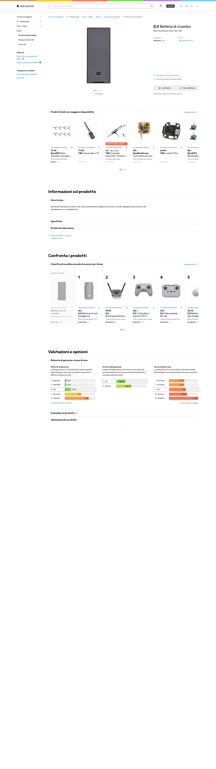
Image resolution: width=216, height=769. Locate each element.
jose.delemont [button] (63, 470)
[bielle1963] (69, 610)
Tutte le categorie (24, 17)
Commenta (58, 497)
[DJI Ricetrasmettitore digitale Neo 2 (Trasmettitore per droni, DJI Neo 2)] (116, 297)
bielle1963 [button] (61, 609)
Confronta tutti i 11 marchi (61, 403)
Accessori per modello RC (27, 74)
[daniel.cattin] (69, 508)
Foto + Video (22, 26)
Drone (19, 31)
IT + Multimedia (23, 21)
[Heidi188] (69, 647)
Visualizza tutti (190, 112)
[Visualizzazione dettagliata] (73, 390)
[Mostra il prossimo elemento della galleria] (149, 55)
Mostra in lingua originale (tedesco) (67, 534)
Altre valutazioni (124, 692)
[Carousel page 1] (94, 90)
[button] (175, 75)
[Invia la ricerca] (50, 6)
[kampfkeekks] (69, 580)
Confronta (166, 88)
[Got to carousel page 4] (100, 90)
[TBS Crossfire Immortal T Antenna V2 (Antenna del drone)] (116, 141)
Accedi (170, 6)
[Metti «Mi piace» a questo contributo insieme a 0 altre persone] (187, 550)
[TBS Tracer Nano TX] (89, 141)
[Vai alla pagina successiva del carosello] (194, 141)
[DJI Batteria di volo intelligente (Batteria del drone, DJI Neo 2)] (89, 297)
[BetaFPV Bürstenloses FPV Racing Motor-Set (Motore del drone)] (198, 141)
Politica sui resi (57, 238)
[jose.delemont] (69, 471)
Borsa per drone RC (26, 40)
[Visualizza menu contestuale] (182, 472)
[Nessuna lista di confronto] (186, 6)
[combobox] (63, 463)
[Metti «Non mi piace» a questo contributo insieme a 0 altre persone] (197, 471)
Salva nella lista (189, 88)
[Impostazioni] (160, 6)
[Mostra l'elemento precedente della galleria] (47, 55)
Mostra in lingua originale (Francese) (68, 491)
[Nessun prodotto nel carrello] (197, 6)
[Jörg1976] (69, 550)
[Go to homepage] (25, 6)
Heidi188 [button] (60, 647)
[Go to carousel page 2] (122, 169)
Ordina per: (55, 464)
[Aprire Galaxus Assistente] (181, 6)
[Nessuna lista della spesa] (192, 6)
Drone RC (22, 44)
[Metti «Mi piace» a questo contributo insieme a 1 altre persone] (187, 471)
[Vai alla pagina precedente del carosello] (52, 141)
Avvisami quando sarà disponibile (169, 79)
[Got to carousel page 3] (98, 90)
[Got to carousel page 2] (96, 90)
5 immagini (98, 94)
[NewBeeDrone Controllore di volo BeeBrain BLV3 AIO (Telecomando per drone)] (144, 141)
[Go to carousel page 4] (125, 169)
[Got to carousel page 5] (101, 90)
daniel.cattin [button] (62, 507)
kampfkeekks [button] (62, 579)
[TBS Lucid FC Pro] (171, 141)
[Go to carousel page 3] (123, 169)
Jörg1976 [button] (60, 549)
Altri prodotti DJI (186, 39)
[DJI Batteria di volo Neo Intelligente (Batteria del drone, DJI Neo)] (198, 297)
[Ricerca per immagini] (151, 6)
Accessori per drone (27, 35)
